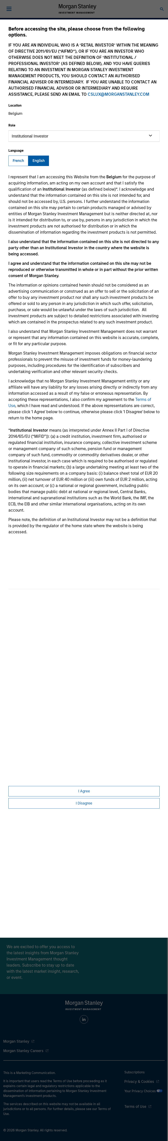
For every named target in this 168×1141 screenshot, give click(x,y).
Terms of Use (135, 1106)
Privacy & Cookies (139, 1081)
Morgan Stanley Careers (23, 1051)
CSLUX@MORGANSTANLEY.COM (118, 94)
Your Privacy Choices (140, 1091)
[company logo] (77, 9)
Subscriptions (134, 1072)
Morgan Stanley (16, 1041)
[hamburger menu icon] (9, 9)
